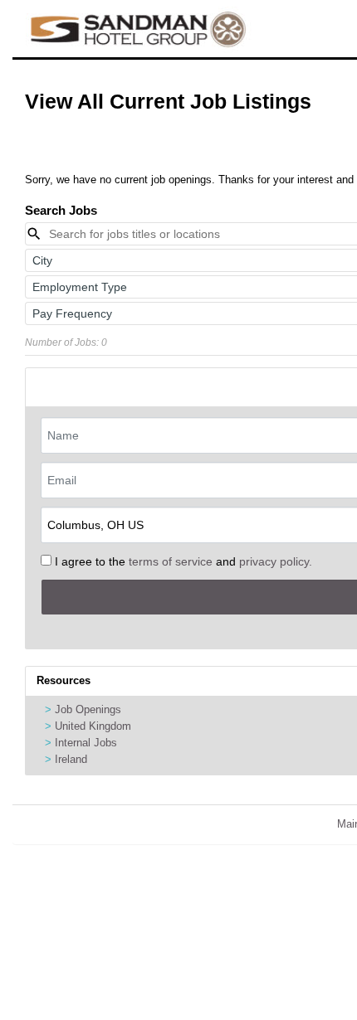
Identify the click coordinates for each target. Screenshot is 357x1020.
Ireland (71, 759)
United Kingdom (93, 726)
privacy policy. (275, 561)
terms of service (171, 561)
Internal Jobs (86, 742)
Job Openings (88, 709)
